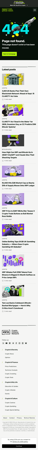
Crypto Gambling (10, 406)
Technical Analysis (11, 370)
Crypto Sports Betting (12, 410)
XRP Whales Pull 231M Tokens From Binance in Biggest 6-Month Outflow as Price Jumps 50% (18, 275)
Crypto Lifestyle (10, 390)
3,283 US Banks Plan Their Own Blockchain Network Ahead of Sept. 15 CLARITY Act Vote (18, 93)
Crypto (4, 88)
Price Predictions (10, 366)
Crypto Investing (10, 374)
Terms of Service (29, 418)
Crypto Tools (9, 377)
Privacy (19, 418)
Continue (19, 446)
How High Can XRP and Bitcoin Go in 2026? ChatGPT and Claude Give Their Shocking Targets (18, 155)
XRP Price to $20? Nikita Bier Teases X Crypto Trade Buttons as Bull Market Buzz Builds (18, 213)
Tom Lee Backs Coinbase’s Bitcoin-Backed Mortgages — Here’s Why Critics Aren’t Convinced (16, 305)
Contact (12, 418)
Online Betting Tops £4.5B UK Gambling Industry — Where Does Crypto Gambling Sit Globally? (18, 244)
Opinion (7, 357)
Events (7, 394)
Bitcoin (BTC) (7, 149)
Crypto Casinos (10, 403)
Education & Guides (11, 386)
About (5, 418)
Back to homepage (9, 54)
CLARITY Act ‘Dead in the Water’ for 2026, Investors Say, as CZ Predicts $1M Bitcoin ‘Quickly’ (19, 124)
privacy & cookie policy (20, 441)
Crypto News (9, 354)
